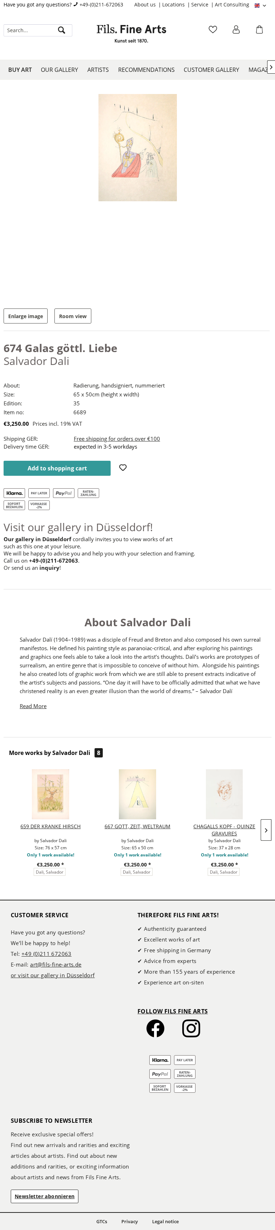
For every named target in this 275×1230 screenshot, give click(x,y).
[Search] (61, 30)
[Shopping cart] (260, 32)
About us (145, 4)
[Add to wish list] (124, 468)
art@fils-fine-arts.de (55, 964)
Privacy (129, 1221)
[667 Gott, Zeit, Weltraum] (138, 794)
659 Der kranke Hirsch (50, 826)
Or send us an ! (32, 567)
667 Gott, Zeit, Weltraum (137, 826)
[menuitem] (148, 4)
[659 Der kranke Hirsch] (51, 794)
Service (200, 4)
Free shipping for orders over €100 (117, 438)
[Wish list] (214, 32)
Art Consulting (232, 4)
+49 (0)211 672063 (46, 953)
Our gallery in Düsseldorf (37, 539)
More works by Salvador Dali (54, 753)
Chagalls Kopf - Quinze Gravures (224, 830)
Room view (73, 316)
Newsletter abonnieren (44, 1196)
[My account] (237, 32)
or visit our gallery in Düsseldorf (53, 975)
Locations (174, 4)
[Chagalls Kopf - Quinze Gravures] (224, 794)
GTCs (101, 1221)
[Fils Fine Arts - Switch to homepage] (131, 37)
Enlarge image (25, 316)
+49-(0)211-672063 (101, 4)
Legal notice (165, 1221)
